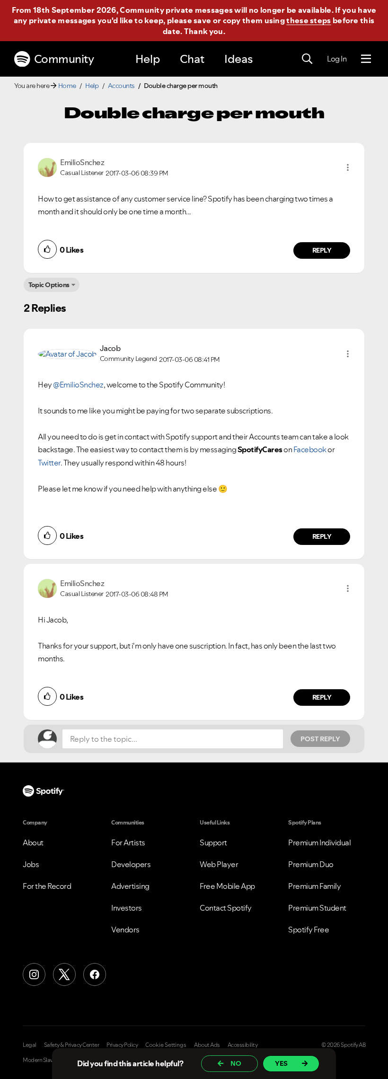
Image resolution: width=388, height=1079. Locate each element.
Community (64, 59)
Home (67, 85)
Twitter (49, 462)
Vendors (125, 929)
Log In (336, 58)
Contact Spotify (226, 908)
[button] (348, 167)
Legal (29, 1045)
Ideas (238, 59)
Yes (281, 1063)
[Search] (307, 59)
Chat (192, 59)
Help (147, 59)
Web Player (219, 864)
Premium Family (314, 886)
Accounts (121, 85)
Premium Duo (311, 864)
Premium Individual (319, 842)
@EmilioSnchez (78, 384)
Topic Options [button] (49, 284)
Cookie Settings (165, 1045)
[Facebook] (94, 974)
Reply (322, 250)
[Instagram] (34, 974)
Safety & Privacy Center (71, 1045)
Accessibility (243, 1045)
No (235, 1063)
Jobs (31, 864)
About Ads (207, 1045)
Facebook (309, 449)
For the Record (47, 886)
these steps (308, 20)
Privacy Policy (122, 1045)
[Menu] (366, 59)
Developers (130, 864)
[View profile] (47, 166)
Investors (126, 908)
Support (213, 842)
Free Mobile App (227, 886)
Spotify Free (308, 929)
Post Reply (320, 739)
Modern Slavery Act (46, 1060)
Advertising (130, 886)
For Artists (128, 842)
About (33, 842)
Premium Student (317, 908)
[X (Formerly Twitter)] (64, 974)
